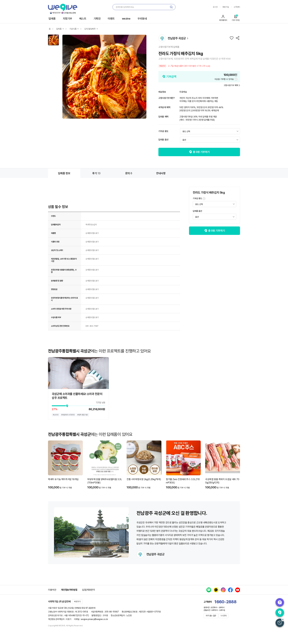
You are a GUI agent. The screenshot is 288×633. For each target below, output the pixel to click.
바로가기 (77, 601)
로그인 (215, 7)
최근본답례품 (280, 623)
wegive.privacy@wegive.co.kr (94, 619)
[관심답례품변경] (231, 38)
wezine (126, 18)
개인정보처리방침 (69, 589)
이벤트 (111, 18)
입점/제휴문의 (88, 589)
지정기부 (67, 18)
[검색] (171, 7)
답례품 (52, 18)
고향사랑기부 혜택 (231, 85)
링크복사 (237, 38)
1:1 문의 (223, 616)
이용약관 (52, 589)
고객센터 (237, 7)
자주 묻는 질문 (211, 616)
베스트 (82, 18)
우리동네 (142, 18)
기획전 (97, 18)
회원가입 (225, 7)
